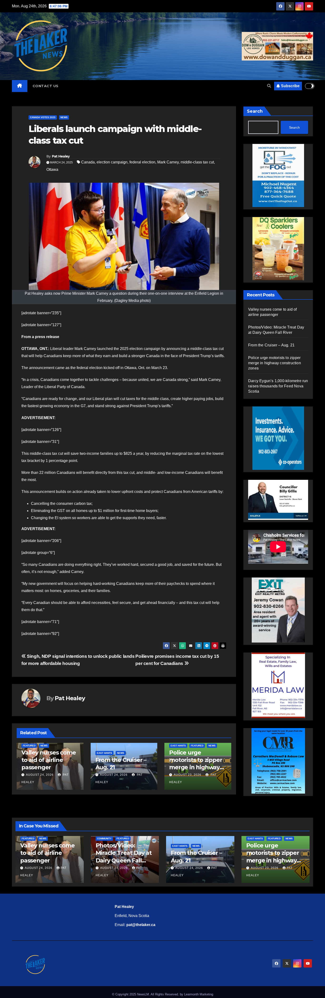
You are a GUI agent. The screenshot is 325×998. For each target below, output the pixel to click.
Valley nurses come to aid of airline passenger (48, 760)
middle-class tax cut (197, 162)
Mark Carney (168, 162)
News (64, 117)
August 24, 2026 (40, 774)
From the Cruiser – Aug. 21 (271, 345)
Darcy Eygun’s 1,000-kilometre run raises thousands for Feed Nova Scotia (278, 386)
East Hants (104, 753)
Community (104, 838)
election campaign (112, 162)
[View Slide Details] (278, 500)
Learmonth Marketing (198, 994)
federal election (142, 162)
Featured (29, 745)
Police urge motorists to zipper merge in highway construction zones (274, 363)
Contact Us (46, 86)
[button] (269, 86)
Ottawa (52, 169)
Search (255, 111)
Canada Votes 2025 (42, 117)
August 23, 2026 (187, 774)
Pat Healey (61, 156)
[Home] (19, 86)
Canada (88, 162)
